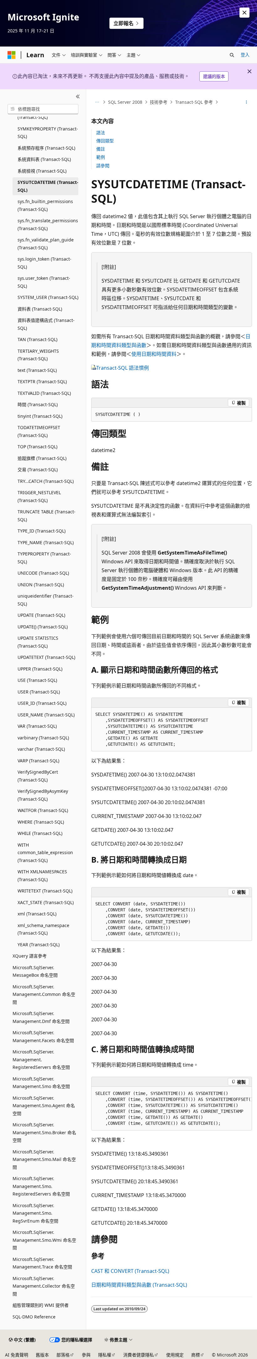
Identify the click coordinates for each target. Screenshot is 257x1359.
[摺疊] (77, 97)
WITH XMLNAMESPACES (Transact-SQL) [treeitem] (42, 875)
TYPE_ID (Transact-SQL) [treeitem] (42, 531)
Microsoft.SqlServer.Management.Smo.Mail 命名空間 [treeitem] (44, 1159)
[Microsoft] (12, 55)
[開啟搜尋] (232, 55)
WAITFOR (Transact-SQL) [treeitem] (43, 810)
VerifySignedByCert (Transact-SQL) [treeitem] (38, 776)
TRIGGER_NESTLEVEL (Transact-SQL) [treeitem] (39, 496)
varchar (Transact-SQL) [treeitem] (41, 749)
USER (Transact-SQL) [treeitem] (39, 692)
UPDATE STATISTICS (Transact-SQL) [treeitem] (38, 642)
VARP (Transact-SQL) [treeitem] (38, 761)
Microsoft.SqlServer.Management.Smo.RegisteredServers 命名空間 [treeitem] (41, 1186)
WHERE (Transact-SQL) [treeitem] (41, 822)
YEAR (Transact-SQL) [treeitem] (39, 944)
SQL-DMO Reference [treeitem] (34, 1317)
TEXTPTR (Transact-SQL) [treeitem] (42, 381)
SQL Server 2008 (125, 102)
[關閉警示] (244, 13)
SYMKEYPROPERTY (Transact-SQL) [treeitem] (48, 133)
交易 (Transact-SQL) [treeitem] (38, 469)
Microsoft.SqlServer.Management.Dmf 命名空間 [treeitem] (41, 1017)
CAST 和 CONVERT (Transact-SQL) (130, 1271)
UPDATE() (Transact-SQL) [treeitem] (43, 627)
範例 (100, 157)
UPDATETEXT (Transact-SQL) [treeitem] (46, 657)
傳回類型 (105, 141)
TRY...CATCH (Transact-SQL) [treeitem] (46, 481)
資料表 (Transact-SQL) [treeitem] (40, 309)
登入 (245, 55)
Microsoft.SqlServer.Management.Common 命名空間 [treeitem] (44, 994)
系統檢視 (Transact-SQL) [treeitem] (42, 171)
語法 (100, 132)
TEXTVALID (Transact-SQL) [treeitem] (44, 393)
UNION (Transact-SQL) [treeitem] (41, 585)
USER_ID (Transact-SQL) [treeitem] (42, 703)
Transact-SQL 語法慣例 (122, 367)
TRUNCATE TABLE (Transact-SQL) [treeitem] (47, 515)
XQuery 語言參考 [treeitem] (30, 956)
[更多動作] (246, 102)
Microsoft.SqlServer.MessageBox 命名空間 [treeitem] (35, 971)
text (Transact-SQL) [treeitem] (37, 370)
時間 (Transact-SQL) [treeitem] (38, 404)
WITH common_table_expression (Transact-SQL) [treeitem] (45, 852)
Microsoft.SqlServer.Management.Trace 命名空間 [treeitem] (42, 1263)
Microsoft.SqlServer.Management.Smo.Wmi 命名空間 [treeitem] (44, 1240)
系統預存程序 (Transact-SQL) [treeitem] (46, 148)
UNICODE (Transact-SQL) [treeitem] (43, 573)
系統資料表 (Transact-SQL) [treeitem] (44, 159)
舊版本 (42, 1355)
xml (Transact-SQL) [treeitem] (37, 914)
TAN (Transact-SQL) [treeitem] (37, 339)
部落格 (63, 1355)
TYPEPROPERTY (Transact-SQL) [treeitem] (44, 558)
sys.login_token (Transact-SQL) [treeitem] (44, 263)
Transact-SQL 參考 (194, 102)
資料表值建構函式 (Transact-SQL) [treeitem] (46, 324)
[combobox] (43, 109)
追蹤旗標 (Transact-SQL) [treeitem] (42, 458)
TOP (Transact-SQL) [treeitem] (37, 447)
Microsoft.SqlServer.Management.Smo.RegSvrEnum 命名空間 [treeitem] (35, 1213)
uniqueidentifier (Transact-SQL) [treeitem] (46, 600)
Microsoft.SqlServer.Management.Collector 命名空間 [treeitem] (44, 1286)
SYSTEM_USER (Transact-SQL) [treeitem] (48, 297)
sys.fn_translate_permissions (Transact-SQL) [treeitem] (48, 224)
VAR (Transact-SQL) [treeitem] (37, 726)
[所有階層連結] (96, 102)
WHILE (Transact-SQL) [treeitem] (40, 833)
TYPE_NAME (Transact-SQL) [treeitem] (46, 542)
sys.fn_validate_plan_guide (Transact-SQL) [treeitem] (46, 244)
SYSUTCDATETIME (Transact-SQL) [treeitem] (48, 186)
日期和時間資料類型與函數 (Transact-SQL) (139, 1284)
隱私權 (104, 1355)
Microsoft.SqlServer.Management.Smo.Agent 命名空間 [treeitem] (44, 1105)
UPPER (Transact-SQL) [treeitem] (40, 669)
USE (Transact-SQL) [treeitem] (37, 680)
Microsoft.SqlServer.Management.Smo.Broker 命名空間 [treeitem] (44, 1132)
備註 (100, 149)
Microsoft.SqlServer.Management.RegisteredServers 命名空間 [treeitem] (41, 1059)
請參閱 (102, 165)
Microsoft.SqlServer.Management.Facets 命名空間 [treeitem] (43, 1036)
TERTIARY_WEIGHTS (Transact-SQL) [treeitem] (38, 355)
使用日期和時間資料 (153, 354)
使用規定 (175, 1355)
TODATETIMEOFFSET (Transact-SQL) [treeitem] (39, 431)
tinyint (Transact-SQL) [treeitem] (40, 416)
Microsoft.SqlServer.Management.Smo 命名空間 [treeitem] (41, 1083)
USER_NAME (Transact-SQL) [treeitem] (46, 715)
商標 (195, 1355)
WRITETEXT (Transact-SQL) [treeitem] (45, 891)
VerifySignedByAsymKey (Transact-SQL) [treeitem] (43, 795)
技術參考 (158, 102)
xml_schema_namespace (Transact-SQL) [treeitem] (43, 929)
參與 (86, 1355)
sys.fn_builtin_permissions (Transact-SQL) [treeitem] (45, 205)
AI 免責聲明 (16, 1355)
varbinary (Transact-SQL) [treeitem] (43, 738)
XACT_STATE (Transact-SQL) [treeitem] (46, 902)
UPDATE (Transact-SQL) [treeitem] (41, 615)
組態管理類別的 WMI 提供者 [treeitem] (41, 1305)
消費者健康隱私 (138, 1355)
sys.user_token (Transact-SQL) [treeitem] (44, 282)
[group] (171, 1108)
